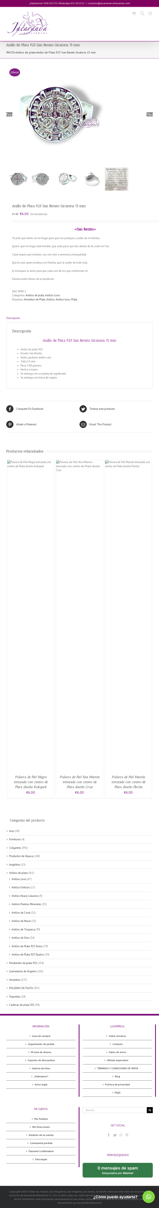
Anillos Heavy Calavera (25, 896)
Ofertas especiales (117, 1060)
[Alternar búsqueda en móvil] (142, 13)
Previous (9, 114)
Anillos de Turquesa (23, 929)
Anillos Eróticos (21, 887)
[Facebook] (108, 1135)
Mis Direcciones (41, 1126)
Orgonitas (14, 996)
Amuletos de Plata (34, 299)
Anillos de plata (25, 52)
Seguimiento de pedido (41, 1044)
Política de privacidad (117, 1084)
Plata (74, 299)
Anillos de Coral (21, 912)
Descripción (13, 318)
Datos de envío (117, 1052)
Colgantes (15, 848)
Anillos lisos (63, 299)
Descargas (41, 1159)
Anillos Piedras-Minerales (26, 904)
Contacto (117, 1044)
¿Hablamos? (41, 1076)
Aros (11, 831)
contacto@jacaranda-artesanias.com (109, 3)
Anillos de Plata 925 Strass (27, 946)
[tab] (79, 318)
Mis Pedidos (41, 1118)
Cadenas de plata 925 (21, 1005)
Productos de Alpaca (21, 856)
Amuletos (14, 980)
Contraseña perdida (41, 1143)
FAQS (117, 1092)
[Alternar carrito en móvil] (134, 13)
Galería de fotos (41, 1068)
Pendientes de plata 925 (23, 963)
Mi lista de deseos (41, 1052)
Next (150, 114)
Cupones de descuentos (41, 1060)
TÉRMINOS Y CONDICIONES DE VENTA (117, 1068)
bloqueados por (121, 1172)
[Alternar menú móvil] (150, 13)
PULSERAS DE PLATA (21, 988)
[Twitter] (115, 1135)
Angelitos (14, 864)
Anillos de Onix (20, 938)
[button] (148, 1197)
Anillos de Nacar (21, 921)
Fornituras (15, 839)
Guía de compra (41, 1036)
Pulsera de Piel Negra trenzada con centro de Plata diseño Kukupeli (31, 782)
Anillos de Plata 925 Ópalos (28, 954)
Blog (117, 1076)
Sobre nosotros (117, 1036)
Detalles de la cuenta (41, 1135)
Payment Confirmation (41, 1151)
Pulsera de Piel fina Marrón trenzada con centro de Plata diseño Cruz (80, 782)
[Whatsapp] (120, 1135)
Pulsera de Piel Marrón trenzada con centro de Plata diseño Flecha (128, 782)
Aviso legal (41, 1084)
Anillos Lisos (52, 295)
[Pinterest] (127, 1135)
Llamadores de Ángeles (23, 971)
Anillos (50, 299)
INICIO (10, 52)
